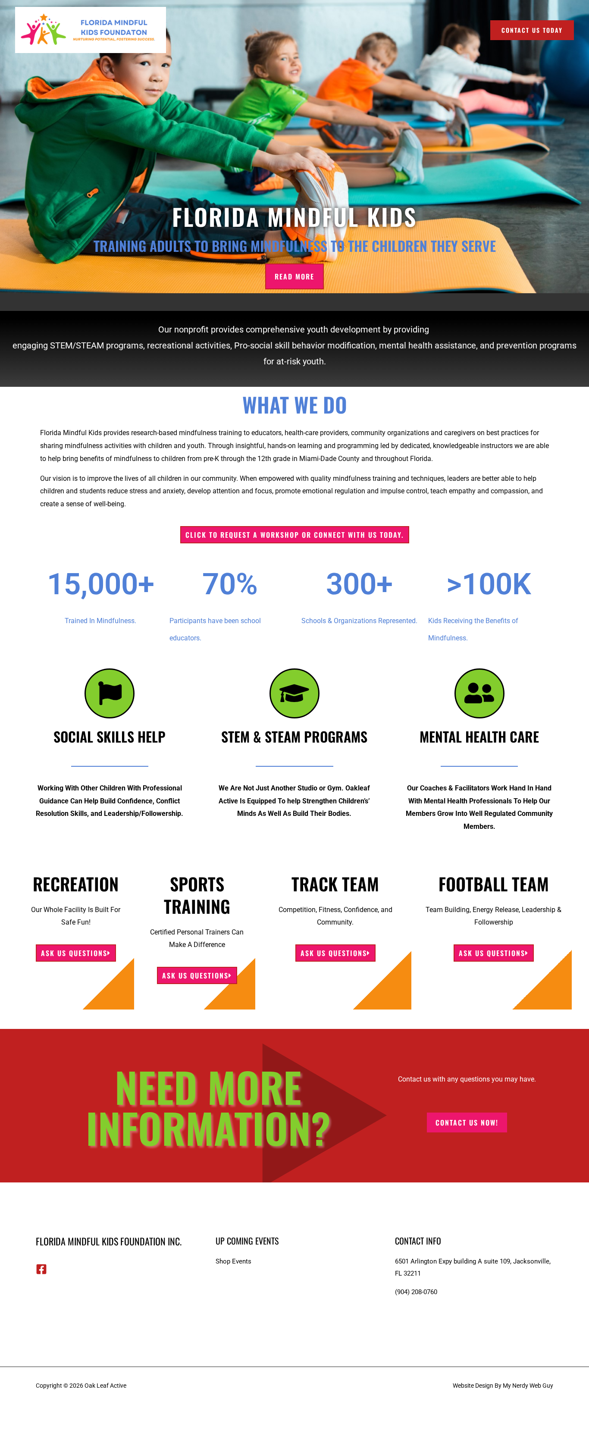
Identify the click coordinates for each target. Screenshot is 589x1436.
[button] (532, 30)
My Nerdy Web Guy (528, 1385)
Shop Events (233, 1261)
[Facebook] (41, 1269)
